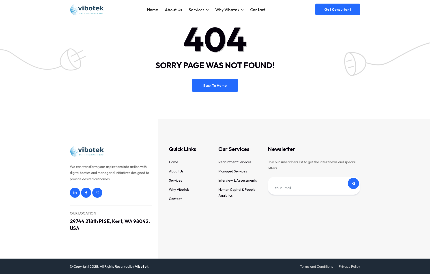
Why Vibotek (227, 9)
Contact (258, 9)
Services (196, 9)
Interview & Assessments (237, 180)
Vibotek (142, 266)
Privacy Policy (349, 266)
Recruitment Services (235, 162)
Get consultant (337, 9)
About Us (173, 9)
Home (152, 9)
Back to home (215, 85)
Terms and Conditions (316, 266)
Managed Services (232, 171)
